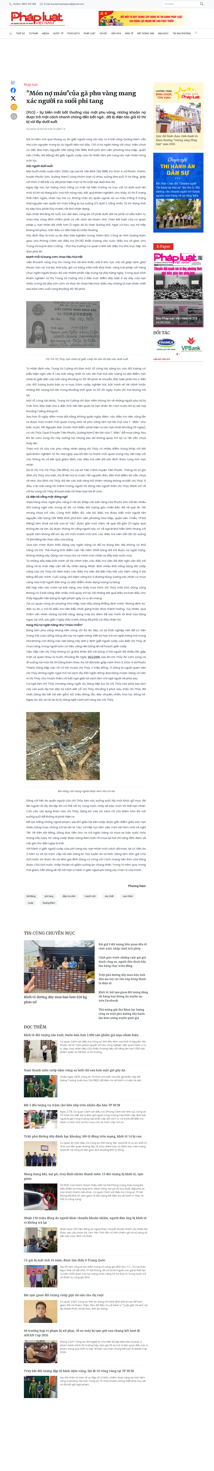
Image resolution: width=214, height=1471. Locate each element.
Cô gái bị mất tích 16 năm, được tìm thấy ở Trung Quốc (64, 1260)
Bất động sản (145, 33)
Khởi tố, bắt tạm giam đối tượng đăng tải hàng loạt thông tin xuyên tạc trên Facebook (123, 996)
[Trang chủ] (10, 33)
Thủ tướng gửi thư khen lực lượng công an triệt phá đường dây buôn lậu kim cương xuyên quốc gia (122, 1014)
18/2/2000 (94, 657)
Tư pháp (33, 33)
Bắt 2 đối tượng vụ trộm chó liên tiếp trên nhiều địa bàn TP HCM (72, 1105)
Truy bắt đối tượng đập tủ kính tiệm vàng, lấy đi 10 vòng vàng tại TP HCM (79, 1371)
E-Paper (163, 246)
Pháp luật (89, 33)
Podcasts (73, 33)
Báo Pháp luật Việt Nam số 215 (176, 318)
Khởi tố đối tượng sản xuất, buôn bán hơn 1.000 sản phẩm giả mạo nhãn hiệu (81, 1035)
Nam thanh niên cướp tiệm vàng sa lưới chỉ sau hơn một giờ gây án (74, 1070)
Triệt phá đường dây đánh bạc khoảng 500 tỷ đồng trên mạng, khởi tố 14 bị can (83, 1136)
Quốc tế (58, 33)
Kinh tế (129, 33)
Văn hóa (116, 33)
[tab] (177, 354)
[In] (14, 116)
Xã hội (103, 33)
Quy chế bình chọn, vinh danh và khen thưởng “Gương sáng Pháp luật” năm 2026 (177, 140)
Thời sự (20, 33)
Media (45, 33)
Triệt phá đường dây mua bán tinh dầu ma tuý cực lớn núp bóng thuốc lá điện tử (122, 979)
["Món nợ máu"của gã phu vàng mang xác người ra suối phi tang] (37, 18)
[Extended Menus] (196, 33)
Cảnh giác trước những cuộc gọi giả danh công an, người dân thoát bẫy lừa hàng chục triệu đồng (122, 962)
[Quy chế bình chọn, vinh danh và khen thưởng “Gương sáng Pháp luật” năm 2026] (178, 118)
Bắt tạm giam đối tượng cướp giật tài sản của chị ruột (64, 1295)
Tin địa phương (182, 33)
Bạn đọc (163, 33)
